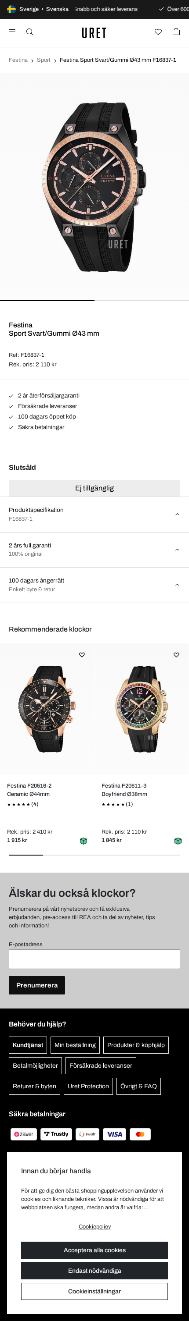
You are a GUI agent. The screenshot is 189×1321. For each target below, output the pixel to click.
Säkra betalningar (41, 427)
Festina (18, 60)
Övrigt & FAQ (138, 1086)
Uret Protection (88, 1086)
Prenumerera (37, 985)
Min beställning (75, 1045)
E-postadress (26, 944)
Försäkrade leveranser (47, 406)
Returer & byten (34, 1086)
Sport (44, 60)
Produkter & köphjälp (136, 1045)
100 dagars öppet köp (46, 416)
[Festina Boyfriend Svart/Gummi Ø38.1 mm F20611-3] (141, 709)
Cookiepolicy (95, 1227)
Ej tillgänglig (94, 488)
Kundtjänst (28, 1045)
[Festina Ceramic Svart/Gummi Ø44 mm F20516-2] (46, 709)
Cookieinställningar (94, 1291)
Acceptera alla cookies (95, 1250)
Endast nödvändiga (94, 1271)
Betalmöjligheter (35, 1065)
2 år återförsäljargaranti (48, 395)
